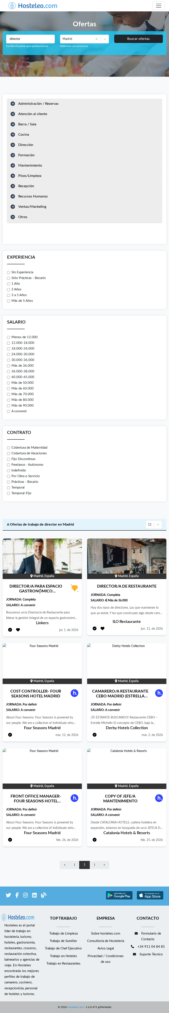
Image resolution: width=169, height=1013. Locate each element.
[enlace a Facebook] (17, 896)
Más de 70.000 (22, 394)
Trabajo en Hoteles (63, 956)
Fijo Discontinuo (23, 459)
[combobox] (62, 39)
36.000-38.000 (22, 371)
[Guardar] (18, 630)
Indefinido (18, 470)
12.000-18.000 (22, 343)
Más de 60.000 (22, 388)
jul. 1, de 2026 (68, 630)
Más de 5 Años (22, 300)
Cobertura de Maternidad (29, 447)
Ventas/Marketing (32, 206)
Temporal (18, 487)
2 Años (16, 289)
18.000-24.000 (22, 348)
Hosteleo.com (76, 1007)
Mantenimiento (30, 165)
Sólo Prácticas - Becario (28, 278)
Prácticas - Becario (24, 481)
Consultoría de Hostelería (105, 941)
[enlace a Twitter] (8, 896)
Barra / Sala (27, 124)
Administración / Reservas (38, 103)
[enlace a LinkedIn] (34, 896)
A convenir (19, 411)
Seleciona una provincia (74, 46)
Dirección (25, 145)
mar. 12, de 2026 (66, 735)
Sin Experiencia (22, 272)
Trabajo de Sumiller (63, 941)
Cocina (23, 134)
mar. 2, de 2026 (152, 735)
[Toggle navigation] (158, 5)
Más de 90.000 (22, 405)
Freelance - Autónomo (27, 464)
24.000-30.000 (22, 354)
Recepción (26, 186)
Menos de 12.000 (24, 337)
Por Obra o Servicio (25, 476)
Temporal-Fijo (21, 493)
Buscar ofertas (138, 39)
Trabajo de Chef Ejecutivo (63, 948)
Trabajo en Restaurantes (63, 963)
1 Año (15, 283)
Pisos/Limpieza (29, 176)
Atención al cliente (32, 114)
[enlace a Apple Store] (150, 899)
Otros (22, 217)
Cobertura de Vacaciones (29, 453)
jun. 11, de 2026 (152, 628)
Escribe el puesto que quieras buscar (27, 46)
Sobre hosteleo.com (105, 933)
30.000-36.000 (22, 360)
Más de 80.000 (22, 400)
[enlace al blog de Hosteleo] (44, 896)
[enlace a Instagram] (25, 896)
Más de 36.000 (22, 365)
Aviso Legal (105, 948)
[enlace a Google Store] (119, 899)
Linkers (42, 623)
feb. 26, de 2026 (67, 840)
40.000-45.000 (22, 377)
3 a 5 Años (19, 295)
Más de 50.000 (22, 382)
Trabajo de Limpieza (63, 933)
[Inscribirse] (10, 630)
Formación (26, 155)
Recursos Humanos (33, 196)
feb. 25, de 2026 (152, 840)
